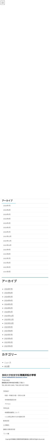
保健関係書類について (12, 412)
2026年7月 (6, 205)
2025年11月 (7, 241)
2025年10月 (7, 245)
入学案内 (6, 425)
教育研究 (6, 421)
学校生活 (6, 408)
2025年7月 (6, 258)
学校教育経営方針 (10, 400)
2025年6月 (6, 263)
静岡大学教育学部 (9, 429)
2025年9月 (6, 250)
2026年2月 (6, 227)
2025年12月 (7, 236)
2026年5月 (6, 214)
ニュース (7, 362)
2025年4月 (6, 271)
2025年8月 (6, 254)
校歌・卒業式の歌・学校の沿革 (15, 395)
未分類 (6, 366)
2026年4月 (6, 219)
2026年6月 (6, 210)
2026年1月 (6, 232)
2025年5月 (6, 267)
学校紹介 (6, 391)
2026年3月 (6, 223)
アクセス (7, 404)
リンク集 (6, 433)
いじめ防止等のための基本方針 (15, 417)
